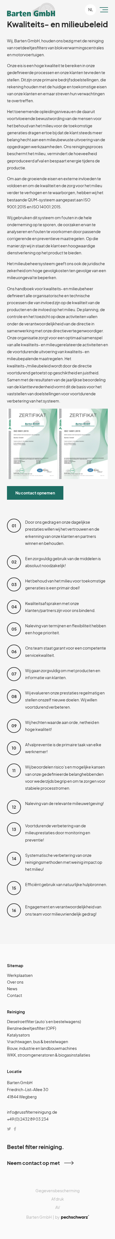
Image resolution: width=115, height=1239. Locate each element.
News (12, 988)
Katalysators (18, 1034)
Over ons (15, 981)
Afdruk (57, 1198)
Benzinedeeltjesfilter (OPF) (31, 1028)
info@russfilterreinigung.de (32, 1111)
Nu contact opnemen (35, 492)
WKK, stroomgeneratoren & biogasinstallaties (48, 1054)
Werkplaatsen (20, 975)
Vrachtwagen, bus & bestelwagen (37, 1041)
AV (57, 1207)
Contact (14, 995)
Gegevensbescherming (57, 1190)
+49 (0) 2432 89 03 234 (28, 1118)
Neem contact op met (33, 1163)
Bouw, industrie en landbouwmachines (42, 1048)
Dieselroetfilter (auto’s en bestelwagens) (44, 1021)
